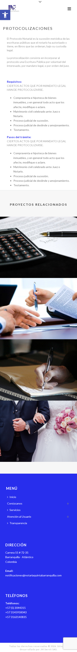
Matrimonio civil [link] (38, 451)
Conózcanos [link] (14, 503)
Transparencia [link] (18, 523)
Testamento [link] (38, 390)
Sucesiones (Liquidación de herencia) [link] (38, 267)
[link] (5, 15)
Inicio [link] (12, 497)
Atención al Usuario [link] (19, 516)
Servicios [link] (15, 510)
